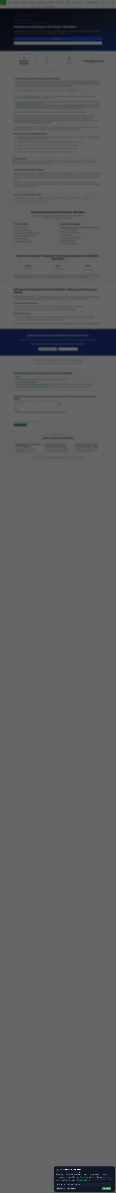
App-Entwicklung (30, 201)
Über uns (24, 2)
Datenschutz (86, 1180)
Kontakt (68, 2)
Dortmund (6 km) (39, 363)
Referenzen (32, 2)
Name (16, 404)
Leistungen (16, 2)
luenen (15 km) (68, 363)
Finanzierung (40, 2)
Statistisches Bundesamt (31, 108)
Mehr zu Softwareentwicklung (68, 349)
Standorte (26, 6)
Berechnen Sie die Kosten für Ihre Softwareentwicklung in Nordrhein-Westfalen (58, 344)
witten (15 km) (77, 363)
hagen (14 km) (58, 363)
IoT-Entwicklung (42, 201)
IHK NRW (18, 377)
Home (9, 2)
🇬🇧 (112, 2)
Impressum (79, 1180)
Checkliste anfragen (20, 425)
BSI (62, 108)
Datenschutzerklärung (28, 421)
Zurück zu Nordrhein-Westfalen (25, 16)
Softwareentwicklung (29, 96)
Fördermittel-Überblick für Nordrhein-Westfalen (30, 387)
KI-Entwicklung (19, 201)
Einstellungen (71, 1188)
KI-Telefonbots (31, 198)
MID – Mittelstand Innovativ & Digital (37, 384)
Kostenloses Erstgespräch (46, 349)
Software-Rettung (19, 198)
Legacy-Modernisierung (74, 198)
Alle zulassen (106, 1188)
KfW (80, 108)
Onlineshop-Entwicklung (58, 198)
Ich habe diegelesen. (27, 421)
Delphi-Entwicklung (43, 198)
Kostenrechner (50, 2)
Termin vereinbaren (77, 2)
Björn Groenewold (25, 90)
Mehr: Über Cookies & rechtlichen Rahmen (69, 1184)
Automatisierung (87, 198)
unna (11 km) (49, 363)
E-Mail (60, 404)
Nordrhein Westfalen (36, 6)
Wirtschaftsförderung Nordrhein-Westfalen (28, 379)
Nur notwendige (61, 1188)
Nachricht (17, 409)
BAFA (82, 108)
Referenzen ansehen (58, 43)
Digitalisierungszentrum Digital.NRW (26, 382)
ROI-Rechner (59, 2)
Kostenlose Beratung (56, 38)
